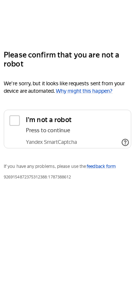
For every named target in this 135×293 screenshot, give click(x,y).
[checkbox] (67, 129)
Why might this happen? (84, 91)
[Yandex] (67, 22)
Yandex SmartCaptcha (51, 142)
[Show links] (125, 142)
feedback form (101, 166)
